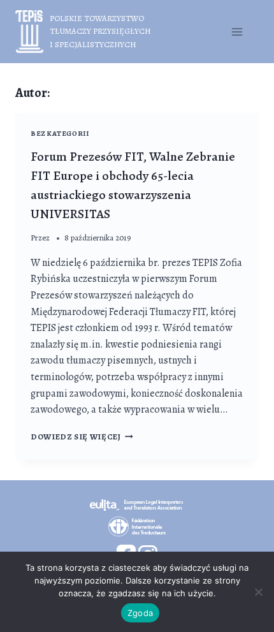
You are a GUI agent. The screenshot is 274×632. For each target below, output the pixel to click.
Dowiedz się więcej (82, 436)
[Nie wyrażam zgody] (258, 591)
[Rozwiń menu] (237, 31)
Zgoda (140, 613)
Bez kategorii (60, 133)
